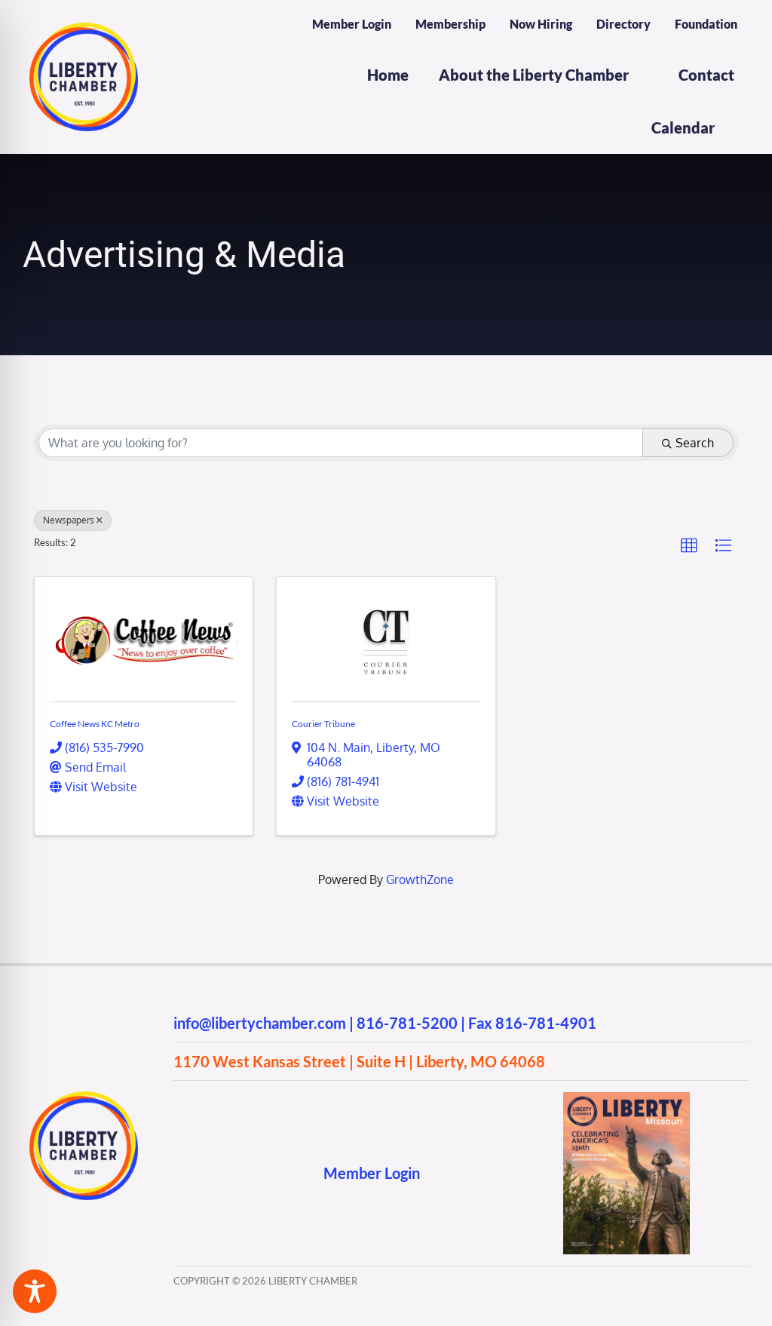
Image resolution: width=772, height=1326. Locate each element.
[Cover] (626, 1098)
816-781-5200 (407, 1023)
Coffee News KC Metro (94, 723)
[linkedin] (269, 1173)
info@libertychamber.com (259, 1023)
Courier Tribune (323, 723)
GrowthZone (420, 879)
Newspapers (68, 520)
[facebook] (180, 1173)
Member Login (371, 1173)
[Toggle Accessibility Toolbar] (34, 1291)
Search (695, 442)
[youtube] (239, 1173)
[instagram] (210, 1173)
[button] (689, 546)
